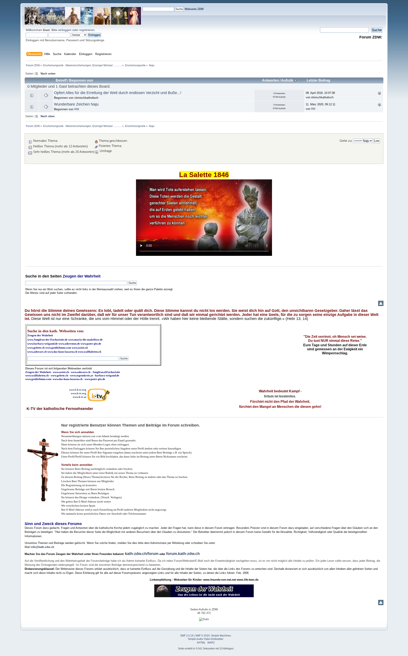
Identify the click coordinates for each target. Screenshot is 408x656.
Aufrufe (287, 80)
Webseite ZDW (194, 9)
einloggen (64, 30)
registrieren (87, 30)
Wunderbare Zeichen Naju (76, 104)
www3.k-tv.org (77, 389)
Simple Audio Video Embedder (205, 639)
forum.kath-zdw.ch (183, 554)
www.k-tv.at (79, 396)
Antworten (270, 80)
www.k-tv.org (78, 393)
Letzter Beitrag (318, 80)
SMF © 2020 (202, 635)
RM (76, 109)
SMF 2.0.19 (186, 635)
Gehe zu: (346, 140)
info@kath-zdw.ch (42, 547)
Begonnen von (81, 80)
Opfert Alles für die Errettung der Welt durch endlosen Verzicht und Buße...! (117, 93)
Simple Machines (221, 635)
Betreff (61, 80)
